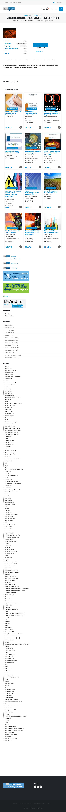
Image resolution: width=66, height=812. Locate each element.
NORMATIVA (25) (9, 335)
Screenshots (37, 60)
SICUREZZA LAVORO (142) (11, 345)
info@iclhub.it (58, 2)
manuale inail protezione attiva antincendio (31, 113)
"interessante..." (9, 203)
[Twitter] (54, 9)
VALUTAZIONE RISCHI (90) (11, 357)
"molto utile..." (28, 120)
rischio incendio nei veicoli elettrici (12, 231)
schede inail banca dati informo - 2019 (12, 152)
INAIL (25, 41)
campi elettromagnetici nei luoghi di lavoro (32, 192)
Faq (20, 2)
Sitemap (32, 808)
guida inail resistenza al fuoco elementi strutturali (52, 153)
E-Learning (13, 268)
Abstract (7, 60)
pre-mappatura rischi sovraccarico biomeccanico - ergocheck (13, 193)
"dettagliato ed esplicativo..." (52, 120)
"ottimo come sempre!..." (51, 160)
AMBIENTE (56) (9, 325)
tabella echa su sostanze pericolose (51, 231)
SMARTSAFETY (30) (10, 352)
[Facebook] (51, 9)
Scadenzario (14, 263)
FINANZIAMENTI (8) (10, 330)
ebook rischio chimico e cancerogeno (33, 152)
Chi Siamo (6, 2)
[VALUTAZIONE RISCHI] (13, 102)
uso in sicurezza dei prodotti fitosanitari (51, 192)
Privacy (26, 808)
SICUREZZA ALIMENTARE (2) (12, 337)
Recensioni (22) (49, 60)
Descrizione (18, 60)
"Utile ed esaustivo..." (11, 157)
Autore (27, 60)
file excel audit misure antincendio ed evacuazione (13, 113)
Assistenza (14, 2)
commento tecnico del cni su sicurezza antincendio (32, 232)
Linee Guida (23, 46)
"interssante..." (29, 240)
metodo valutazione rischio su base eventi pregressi (52, 113)
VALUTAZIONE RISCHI (37, 15)
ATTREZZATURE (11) (9, 328)
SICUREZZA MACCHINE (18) (12, 347)
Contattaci (40, 808)
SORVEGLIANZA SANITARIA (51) (13, 355)
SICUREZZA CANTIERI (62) (11, 340)
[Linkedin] (56, 9)
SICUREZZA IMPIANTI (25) (11, 342)
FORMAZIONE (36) (9, 332)
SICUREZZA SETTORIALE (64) (12, 350)
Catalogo (27, 15)
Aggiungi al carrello (41, 45)
